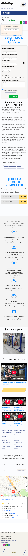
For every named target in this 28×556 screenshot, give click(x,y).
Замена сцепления (18, 434)
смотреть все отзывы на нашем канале (14, 390)
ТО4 (16, 77)
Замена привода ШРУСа (18, 447)
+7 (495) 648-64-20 (19, 464)
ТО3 (12, 77)
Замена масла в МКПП (19, 432)
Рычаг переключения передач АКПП (12, 166)
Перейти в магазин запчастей (7, 8)
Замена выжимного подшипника (6, 435)
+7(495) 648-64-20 (6, 538)
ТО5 (20, 77)
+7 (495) (8, 20)
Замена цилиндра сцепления (18, 439)
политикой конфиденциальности (10, 92)
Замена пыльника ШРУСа (6, 447)
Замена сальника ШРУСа (18, 443)
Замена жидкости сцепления (6, 439)
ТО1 (5, 77)
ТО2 (9, 77)
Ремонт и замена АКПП (7, 430)
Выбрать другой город (13, 29)
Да (5, 29)
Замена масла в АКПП (7, 432)
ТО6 (23, 77)
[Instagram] (26, 22)
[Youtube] (21, 22)
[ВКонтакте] (24, 22)
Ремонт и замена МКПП (19, 430)
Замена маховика (6, 442)
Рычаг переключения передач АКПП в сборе (14, 168)
